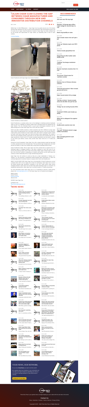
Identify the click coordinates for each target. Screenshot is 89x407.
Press (30, 400)
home (12, 9)
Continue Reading (15, 36)
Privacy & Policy (56, 400)
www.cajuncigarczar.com (22, 171)
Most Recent (20, 9)
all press (28, 9)
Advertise (35, 400)
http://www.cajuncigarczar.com (18, 184)
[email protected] (15, 176)
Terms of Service (47, 400)
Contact (35, 9)
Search (75, 5)
